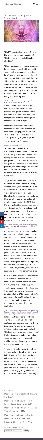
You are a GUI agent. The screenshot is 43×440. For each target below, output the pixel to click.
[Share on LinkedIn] (2, 226)
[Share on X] (2, 218)
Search (26, 430)
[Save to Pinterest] (2, 222)
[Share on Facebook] (2, 214)
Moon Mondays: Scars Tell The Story (19, 415)
